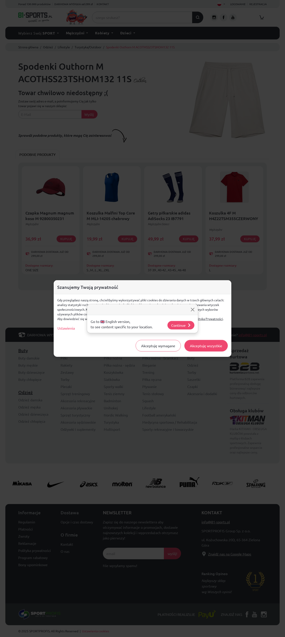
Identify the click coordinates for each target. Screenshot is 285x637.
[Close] (192, 309)
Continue (178, 325)
